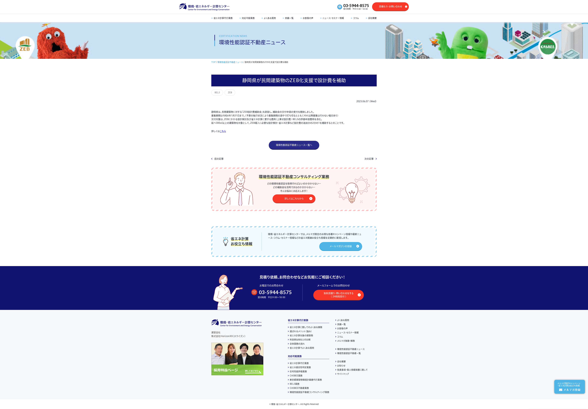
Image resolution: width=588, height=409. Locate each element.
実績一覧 (341, 324)
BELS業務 (294, 383)
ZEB (230, 92)
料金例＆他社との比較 (300, 339)
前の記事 (219, 158)
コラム (340, 336)
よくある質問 (343, 320)
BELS (217, 92)
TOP (213, 62)
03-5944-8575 (356, 5)
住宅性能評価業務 (298, 371)
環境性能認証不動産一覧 (349, 353)
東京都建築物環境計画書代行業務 (306, 379)
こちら (223, 131)
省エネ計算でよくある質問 (302, 348)
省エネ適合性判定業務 (300, 367)
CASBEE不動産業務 (299, 388)
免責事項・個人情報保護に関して (352, 369)
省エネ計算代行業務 (298, 320)
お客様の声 (342, 328)
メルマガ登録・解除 (346, 340)
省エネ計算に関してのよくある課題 (306, 327)
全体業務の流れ (297, 343)
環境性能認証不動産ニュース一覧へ (294, 145)
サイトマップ (343, 374)
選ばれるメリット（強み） (301, 331)
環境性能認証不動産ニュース (230, 62)
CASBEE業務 (296, 375)
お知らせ (341, 365)
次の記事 (369, 158)
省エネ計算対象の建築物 (301, 335)
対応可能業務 (295, 356)
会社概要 (341, 361)
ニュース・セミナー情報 (348, 332)
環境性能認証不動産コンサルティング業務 (309, 392)
